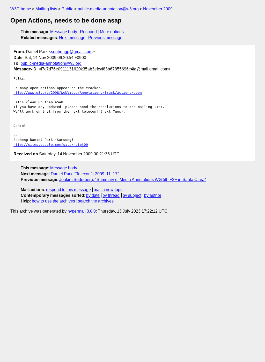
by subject (132, 195)
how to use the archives (53, 201)
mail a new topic (108, 189)
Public (67, 9)
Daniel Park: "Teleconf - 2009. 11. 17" (85, 174)
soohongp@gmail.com (71, 51)
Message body (63, 32)
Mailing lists (46, 9)
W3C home (20, 9)
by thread (111, 195)
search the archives (96, 201)
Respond (88, 32)
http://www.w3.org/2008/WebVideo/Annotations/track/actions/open (77, 93)
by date (93, 195)
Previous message (105, 37)
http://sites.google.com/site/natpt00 (50, 145)
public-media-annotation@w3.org (108, 9)
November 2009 (158, 9)
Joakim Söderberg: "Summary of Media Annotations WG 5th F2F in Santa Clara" (132, 179)
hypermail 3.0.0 (82, 211)
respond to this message (68, 189)
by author (152, 195)
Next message (72, 37)
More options (112, 32)
